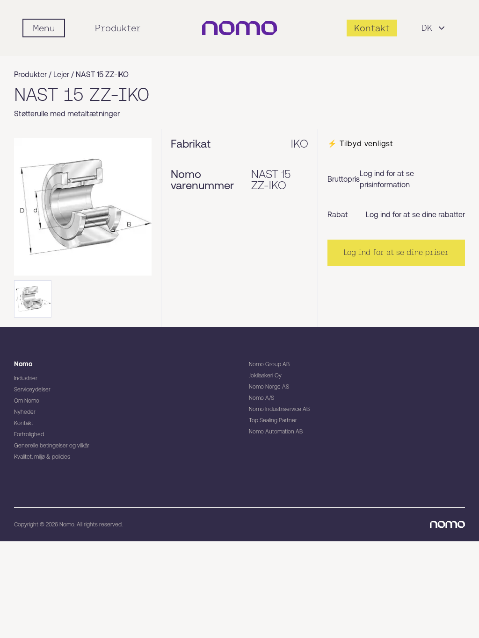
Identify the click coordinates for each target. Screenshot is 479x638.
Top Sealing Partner (273, 420)
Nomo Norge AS (269, 386)
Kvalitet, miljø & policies (42, 457)
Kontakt (23, 423)
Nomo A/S (261, 398)
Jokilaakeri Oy (265, 375)
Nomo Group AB (269, 364)
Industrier (25, 378)
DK (426, 28)
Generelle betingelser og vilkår (51, 445)
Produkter (118, 28)
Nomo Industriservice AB (279, 409)
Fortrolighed (29, 434)
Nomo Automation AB (276, 431)
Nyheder (25, 412)
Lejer (61, 74)
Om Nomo (26, 400)
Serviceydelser (32, 389)
